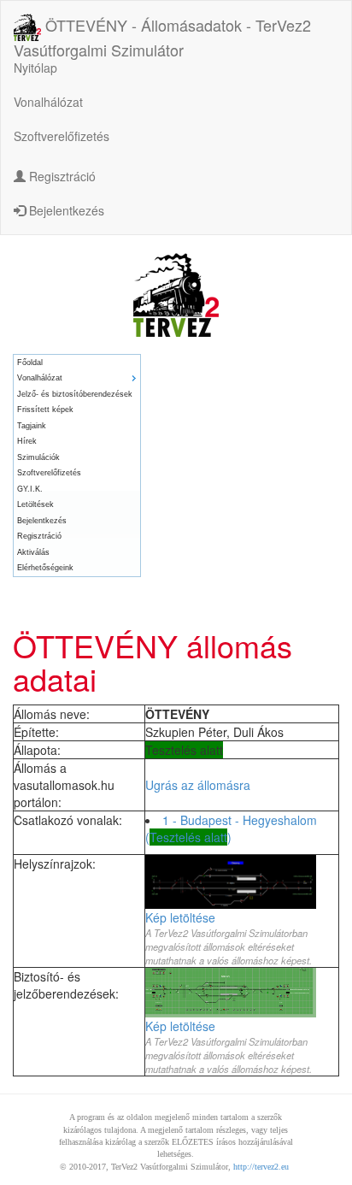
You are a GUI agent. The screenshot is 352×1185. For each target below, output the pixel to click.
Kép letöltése (180, 917)
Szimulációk (38, 457)
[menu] (77, 465)
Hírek (27, 441)
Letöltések (35, 504)
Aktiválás (33, 552)
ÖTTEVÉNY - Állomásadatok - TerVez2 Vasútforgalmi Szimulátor (162, 29)
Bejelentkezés (65, 210)
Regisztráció (61, 176)
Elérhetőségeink (45, 567)
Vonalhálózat (48, 101)
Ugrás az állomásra (197, 784)
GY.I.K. (30, 489)
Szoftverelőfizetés (61, 135)
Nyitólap (35, 67)
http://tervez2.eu (261, 1166)
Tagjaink (31, 426)
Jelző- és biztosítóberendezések (74, 394)
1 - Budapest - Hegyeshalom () (231, 828)
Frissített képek (45, 409)
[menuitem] (77, 363)
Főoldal (30, 362)
